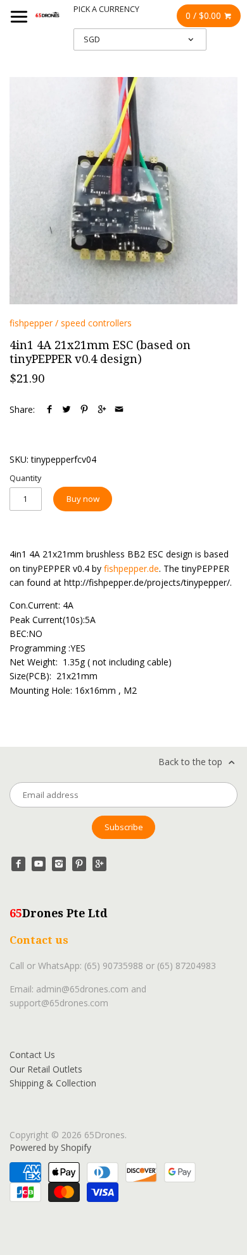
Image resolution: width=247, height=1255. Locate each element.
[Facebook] (18, 864)
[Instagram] (59, 864)
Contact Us (32, 1055)
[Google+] (99, 864)
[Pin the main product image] (84, 409)
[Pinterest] (79, 864)
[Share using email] (119, 409)
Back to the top (191, 762)
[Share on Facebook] (49, 409)
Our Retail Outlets (46, 1069)
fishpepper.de (131, 568)
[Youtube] (39, 864)
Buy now (82, 498)
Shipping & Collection (53, 1083)
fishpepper (31, 323)
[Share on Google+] (102, 409)
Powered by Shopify (50, 1147)
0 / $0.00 (205, 15)
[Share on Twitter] (66, 409)
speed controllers (96, 323)
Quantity (25, 478)
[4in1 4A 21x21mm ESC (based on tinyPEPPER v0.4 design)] (124, 190)
